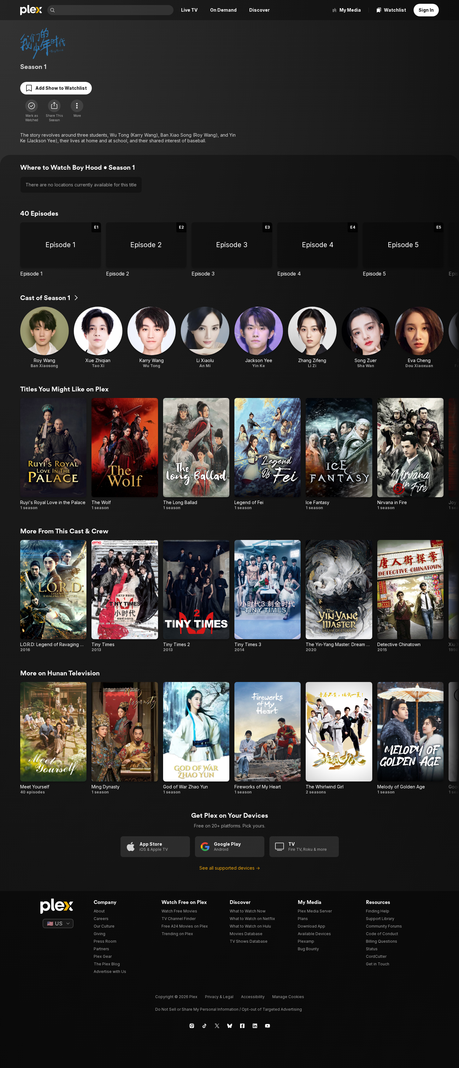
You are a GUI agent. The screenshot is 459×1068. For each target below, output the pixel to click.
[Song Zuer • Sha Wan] (366, 337)
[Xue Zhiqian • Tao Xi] (98, 337)
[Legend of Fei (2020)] (267, 454)
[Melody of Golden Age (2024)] (410, 738)
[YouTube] (267, 1026)
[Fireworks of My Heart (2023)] (267, 738)
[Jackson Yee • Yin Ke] (258, 337)
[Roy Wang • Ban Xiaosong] (44, 337)
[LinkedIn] (255, 1026)
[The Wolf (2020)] (124, 454)
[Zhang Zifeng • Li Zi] (312, 337)
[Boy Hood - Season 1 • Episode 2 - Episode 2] (146, 249)
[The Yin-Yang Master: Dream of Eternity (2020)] (339, 596)
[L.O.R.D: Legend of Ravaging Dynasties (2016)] (53, 596)
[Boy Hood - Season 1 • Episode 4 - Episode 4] (317, 249)
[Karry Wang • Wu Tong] (151, 337)
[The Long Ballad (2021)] (196, 454)
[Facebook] (242, 1026)
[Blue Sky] (229, 1026)
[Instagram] (191, 1026)
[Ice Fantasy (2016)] (339, 454)
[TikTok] (204, 1026)
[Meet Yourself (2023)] (53, 738)
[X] (217, 1026)
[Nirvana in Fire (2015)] (410, 454)
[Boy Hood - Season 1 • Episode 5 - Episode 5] (403, 249)
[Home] (31, 10)
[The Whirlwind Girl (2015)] (339, 738)
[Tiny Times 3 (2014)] (267, 596)
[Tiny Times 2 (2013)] (196, 596)
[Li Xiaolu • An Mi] (205, 337)
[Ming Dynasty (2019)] (124, 738)
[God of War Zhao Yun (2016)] (196, 738)
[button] (54, 110)
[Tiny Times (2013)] (124, 596)
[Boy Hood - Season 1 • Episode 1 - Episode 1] (60, 249)
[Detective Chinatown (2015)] (410, 596)
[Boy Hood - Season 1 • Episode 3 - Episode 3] (231, 249)
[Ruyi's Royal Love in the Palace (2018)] (53, 454)
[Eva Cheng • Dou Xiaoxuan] (419, 337)
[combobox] (115, 10)
